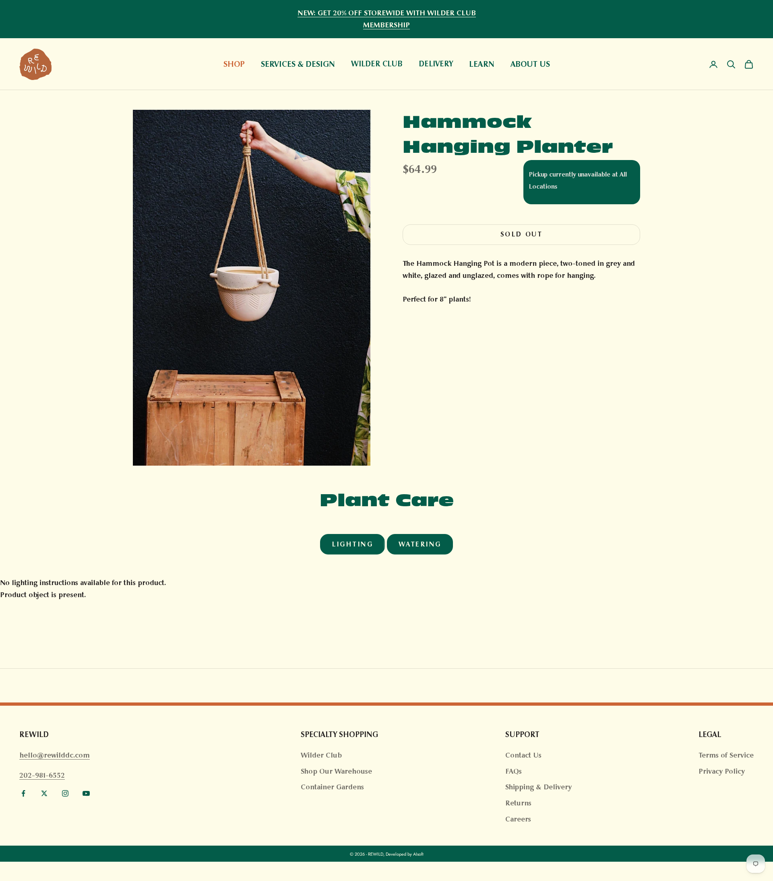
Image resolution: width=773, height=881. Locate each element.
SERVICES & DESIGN (298, 64)
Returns (518, 803)
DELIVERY (436, 64)
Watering (420, 544)
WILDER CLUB (377, 64)
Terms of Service (726, 755)
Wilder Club (321, 755)
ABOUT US (530, 64)
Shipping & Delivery (538, 786)
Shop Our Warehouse (336, 771)
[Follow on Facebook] (23, 793)
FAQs (513, 771)
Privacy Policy (722, 771)
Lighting (352, 544)
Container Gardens (332, 786)
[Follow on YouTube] (86, 793)
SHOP (234, 64)
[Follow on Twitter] (44, 793)
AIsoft (418, 854)
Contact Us (523, 755)
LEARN (481, 64)
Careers (518, 819)
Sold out (521, 234)
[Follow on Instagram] (65, 793)
